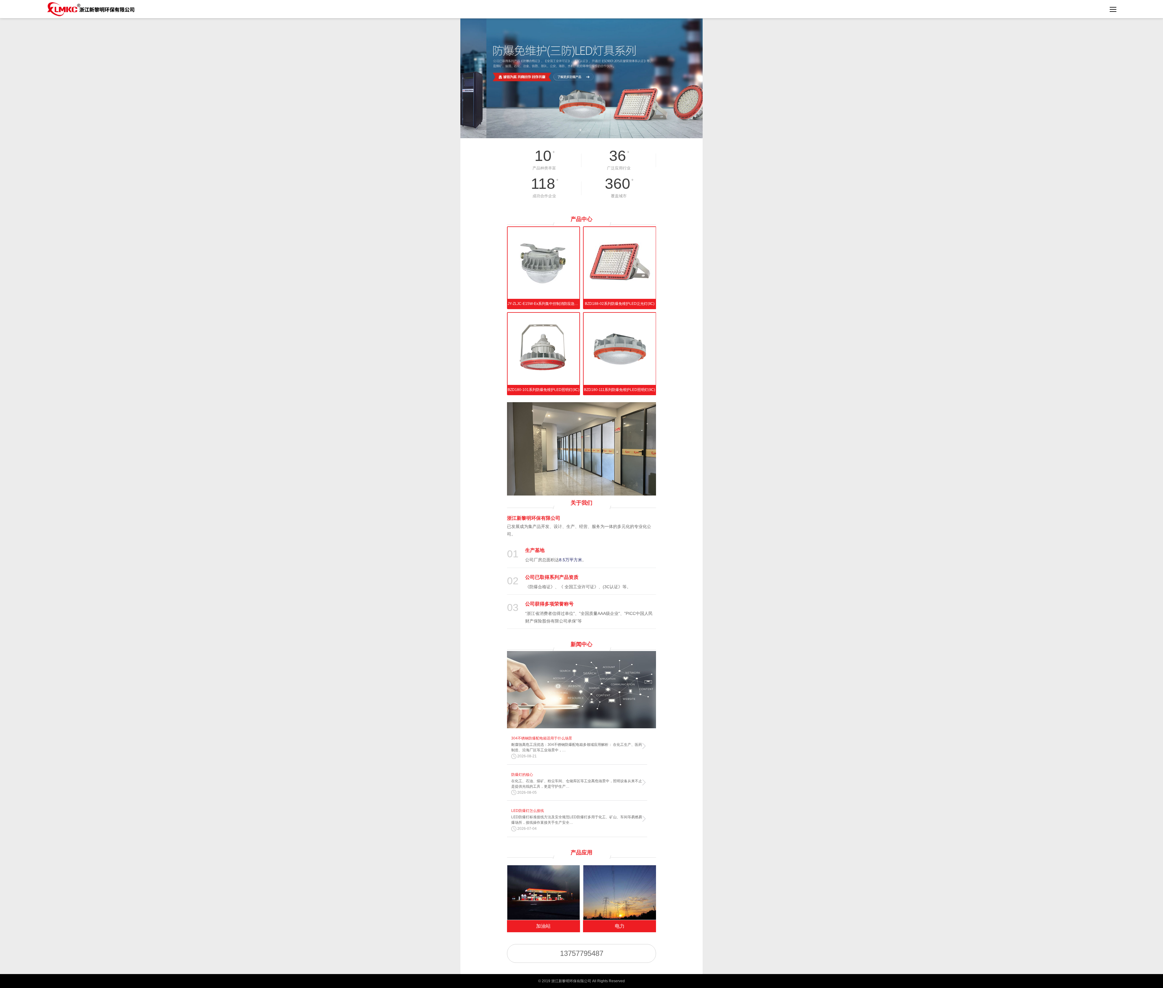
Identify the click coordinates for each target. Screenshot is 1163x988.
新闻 (581, 644)
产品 (581, 219)
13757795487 (581, 953)
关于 (581, 503)
